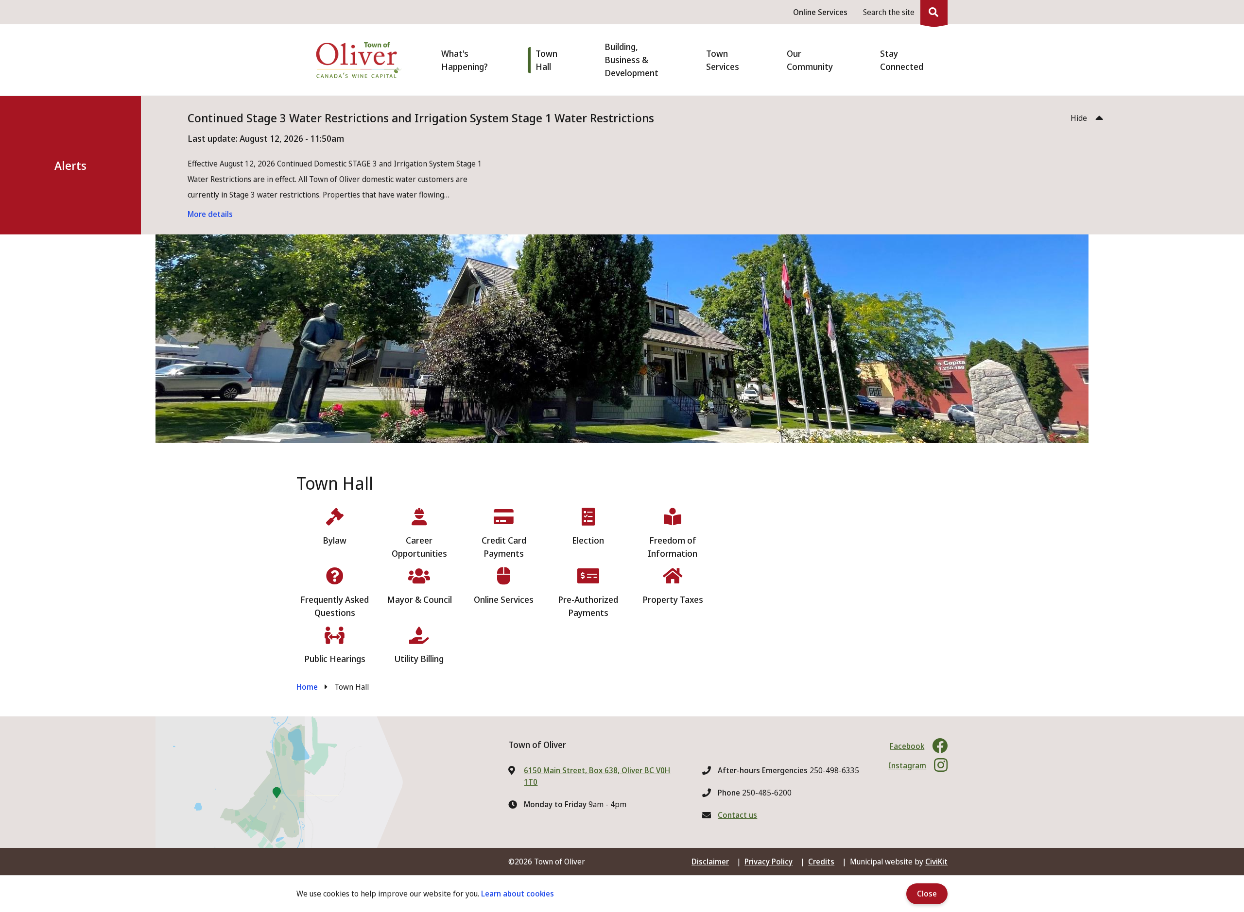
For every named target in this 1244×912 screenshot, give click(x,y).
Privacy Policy (768, 861)
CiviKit (936, 861)
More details (210, 214)
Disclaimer (710, 861)
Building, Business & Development (631, 60)
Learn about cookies (517, 893)
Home (307, 686)
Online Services (820, 12)
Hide (1079, 118)
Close (927, 893)
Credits (821, 861)
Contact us (737, 815)
